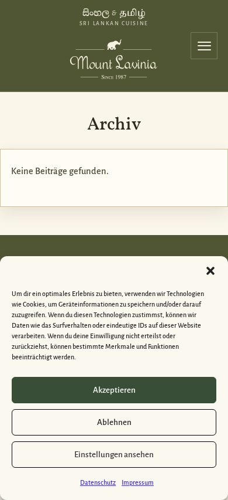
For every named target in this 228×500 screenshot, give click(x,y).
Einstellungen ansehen (114, 454)
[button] (210, 271)
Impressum (138, 482)
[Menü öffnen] (204, 45)
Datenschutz (98, 482)
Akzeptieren (114, 390)
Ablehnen (114, 422)
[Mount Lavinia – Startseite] (114, 57)
